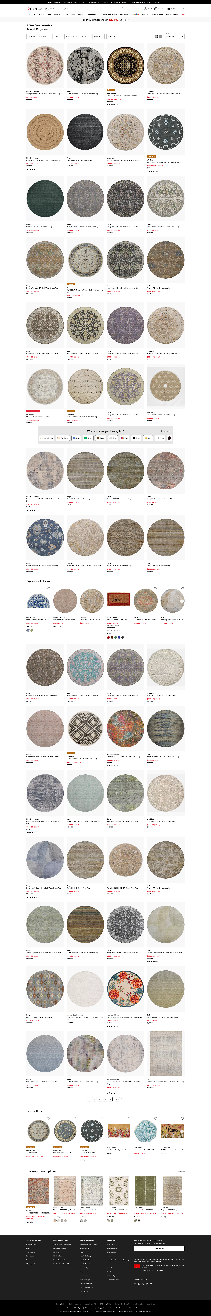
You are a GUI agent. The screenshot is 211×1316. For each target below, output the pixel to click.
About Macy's (111, 1244)
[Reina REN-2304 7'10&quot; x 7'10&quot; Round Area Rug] (125, 132)
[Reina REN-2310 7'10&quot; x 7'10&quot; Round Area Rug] (85, 537)
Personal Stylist (84, 1268)
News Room (110, 1268)
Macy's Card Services (60, 1260)
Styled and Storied (113, 1279)
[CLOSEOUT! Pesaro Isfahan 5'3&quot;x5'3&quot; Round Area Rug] (85, 260)
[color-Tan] (55, 1220)
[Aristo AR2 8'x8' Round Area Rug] (166, 260)
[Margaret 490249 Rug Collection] (172, 1191)
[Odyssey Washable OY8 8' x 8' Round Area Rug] (172, 600)
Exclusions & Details (148, 1270)
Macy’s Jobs (111, 1264)
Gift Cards (56, 1252)
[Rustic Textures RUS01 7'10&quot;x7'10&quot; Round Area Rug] (125, 1053)
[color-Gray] (58, 1220)
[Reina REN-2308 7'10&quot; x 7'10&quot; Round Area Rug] (166, 65)
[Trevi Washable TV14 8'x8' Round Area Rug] (166, 728)
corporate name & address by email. (139, 1311)
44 (117, 1099)
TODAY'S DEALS (54, 2)
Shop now (124, 20)
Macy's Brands (84, 1260)
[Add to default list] (48, 588)
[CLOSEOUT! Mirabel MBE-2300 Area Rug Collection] (38, 1191)
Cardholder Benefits (59, 1248)
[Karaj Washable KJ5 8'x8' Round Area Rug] (166, 471)
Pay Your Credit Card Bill (61, 1264)
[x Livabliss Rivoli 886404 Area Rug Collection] (119, 1191)
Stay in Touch (84, 1272)
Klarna (28, 1248)
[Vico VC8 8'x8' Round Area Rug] (85, 860)
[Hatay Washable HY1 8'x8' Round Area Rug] (45, 325)
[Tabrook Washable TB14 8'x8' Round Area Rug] (45, 924)
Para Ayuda (30, 1256)
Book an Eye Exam (86, 1283)
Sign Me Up (159, 1248)
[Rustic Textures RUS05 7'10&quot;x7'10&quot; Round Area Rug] (45, 471)
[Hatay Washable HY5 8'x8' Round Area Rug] (85, 198)
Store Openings (85, 1279)
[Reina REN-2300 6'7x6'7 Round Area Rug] (125, 860)
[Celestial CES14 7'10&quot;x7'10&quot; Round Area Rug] (125, 728)
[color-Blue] (28, 630)
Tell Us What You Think (87, 1287)
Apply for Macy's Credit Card (62, 1244)
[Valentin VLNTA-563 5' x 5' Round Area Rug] (166, 132)
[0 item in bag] (183, 9)
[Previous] (29, 65)
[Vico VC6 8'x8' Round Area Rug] (85, 471)
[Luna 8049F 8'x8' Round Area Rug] (85, 132)
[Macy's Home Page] (34, 9)
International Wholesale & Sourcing (118, 1260)
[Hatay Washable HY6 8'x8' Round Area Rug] (166, 198)
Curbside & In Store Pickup (88, 1244)
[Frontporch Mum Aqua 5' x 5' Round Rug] (38, 600)
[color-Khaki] (62, 1220)
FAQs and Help (31, 1244)
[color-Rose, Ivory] (81, 1220)
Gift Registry (84, 1291)
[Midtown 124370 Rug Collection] (65, 1191)
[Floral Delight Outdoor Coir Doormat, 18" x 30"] (119, 1131)
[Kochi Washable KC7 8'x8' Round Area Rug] (85, 65)
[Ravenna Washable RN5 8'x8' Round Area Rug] (45, 728)
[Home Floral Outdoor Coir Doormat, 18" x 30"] (172, 1131)
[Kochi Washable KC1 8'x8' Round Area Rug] (85, 1053)
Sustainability (111, 1276)
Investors (109, 1256)
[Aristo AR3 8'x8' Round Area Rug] (125, 537)
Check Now (159, 1270)
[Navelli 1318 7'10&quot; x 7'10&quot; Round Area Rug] (125, 65)
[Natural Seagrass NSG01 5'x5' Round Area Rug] (45, 132)
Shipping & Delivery (32, 1264)
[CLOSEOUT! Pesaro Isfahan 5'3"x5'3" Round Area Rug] (38, 1131)
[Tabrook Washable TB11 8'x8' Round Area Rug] (146, 600)
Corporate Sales (112, 1248)
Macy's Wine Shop (86, 1264)
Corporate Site (111, 1252)
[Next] (61, 65)
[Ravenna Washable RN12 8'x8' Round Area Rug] (45, 860)
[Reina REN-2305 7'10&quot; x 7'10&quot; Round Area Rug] (166, 325)
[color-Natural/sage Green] (115, 637)
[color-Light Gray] (85, 1220)
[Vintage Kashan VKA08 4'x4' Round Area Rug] (45, 65)
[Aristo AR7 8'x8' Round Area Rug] (166, 860)
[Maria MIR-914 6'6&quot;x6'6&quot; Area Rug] (45, 386)
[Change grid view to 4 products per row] (157, 36)
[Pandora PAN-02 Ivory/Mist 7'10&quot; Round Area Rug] (166, 1053)
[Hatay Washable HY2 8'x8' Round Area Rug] (85, 325)
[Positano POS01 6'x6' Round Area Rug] (65, 600)
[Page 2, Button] (122, 1099)
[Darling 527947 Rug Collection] (92, 1191)
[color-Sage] (65, 1220)
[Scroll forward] (169, 438)
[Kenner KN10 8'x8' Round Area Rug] (45, 989)
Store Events (84, 1276)
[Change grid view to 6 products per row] (160, 36)
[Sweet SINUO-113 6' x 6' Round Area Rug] (85, 728)
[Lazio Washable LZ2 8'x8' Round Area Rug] (166, 989)
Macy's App (83, 1252)
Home (32, 25)
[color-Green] (31, 630)
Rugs (38, 25)
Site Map (109, 1272)
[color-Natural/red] (108, 637)
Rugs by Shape (47, 25)
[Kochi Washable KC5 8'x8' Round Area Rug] (85, 924)
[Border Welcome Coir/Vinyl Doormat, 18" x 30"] (119, 600)
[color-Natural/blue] (119, 637)
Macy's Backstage (85, 1256)
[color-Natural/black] (122, 637)
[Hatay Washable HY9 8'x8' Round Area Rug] (125, 924)
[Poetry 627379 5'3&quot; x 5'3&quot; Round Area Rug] (166, 667)
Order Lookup (30, 1252)
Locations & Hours (85, 1248)
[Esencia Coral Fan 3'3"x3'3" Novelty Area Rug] (146, 1131)
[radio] (28, 630)
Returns (28, 1260)
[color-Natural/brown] (112, 637)
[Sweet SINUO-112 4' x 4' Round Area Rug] (85, 386)
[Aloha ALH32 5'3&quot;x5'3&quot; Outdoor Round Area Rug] (125, 989)
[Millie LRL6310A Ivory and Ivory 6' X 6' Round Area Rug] (85, 989)
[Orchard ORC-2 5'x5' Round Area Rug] (166, 386)
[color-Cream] (108, 1220)
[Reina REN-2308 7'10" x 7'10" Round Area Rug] (92, 600)
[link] (45, 95)
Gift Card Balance (58, 1256)
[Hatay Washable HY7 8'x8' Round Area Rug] (85, 667)
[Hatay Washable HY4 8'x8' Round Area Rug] (45, 537)
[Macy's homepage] (27, 25)
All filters (167, 431)
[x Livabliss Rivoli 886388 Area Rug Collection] (146, 1191)
